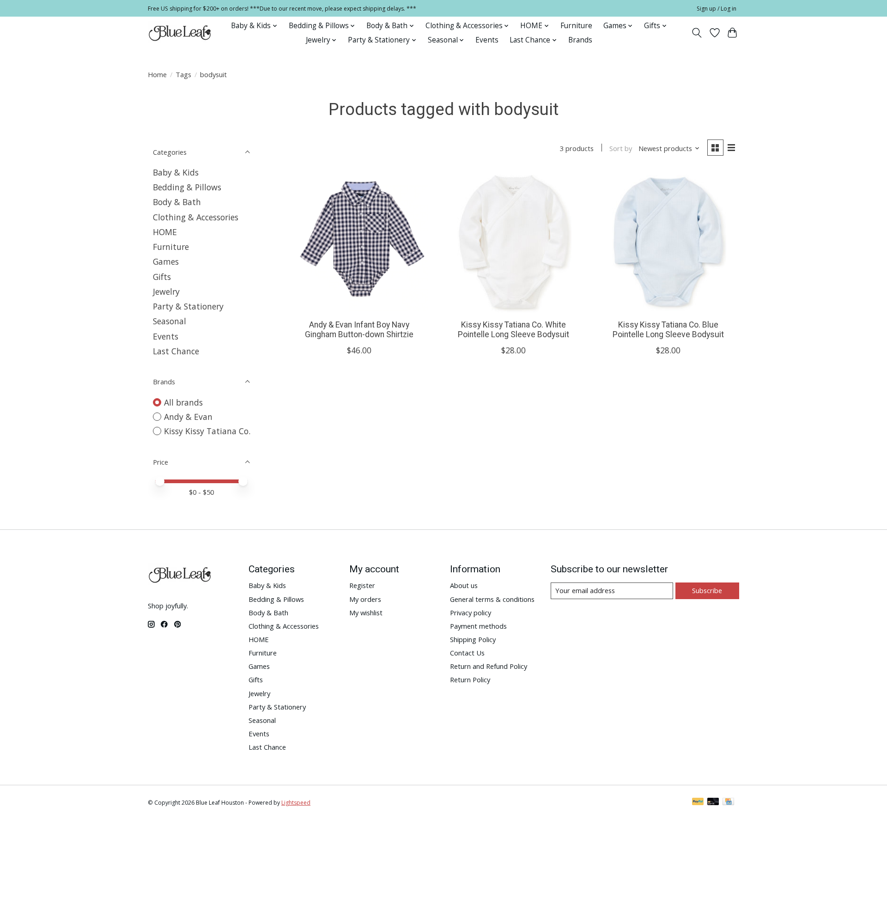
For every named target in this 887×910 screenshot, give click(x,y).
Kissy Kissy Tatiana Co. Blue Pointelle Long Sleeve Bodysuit (668, 329)
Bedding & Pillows (187, 187)
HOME (165, 231)
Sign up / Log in (716, 8)
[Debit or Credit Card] (713, 802)
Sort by (620, 148)
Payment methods (478, 626)
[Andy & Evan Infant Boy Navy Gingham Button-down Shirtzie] (359, 242)
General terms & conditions (492, 599)
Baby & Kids (176, 172)
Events (486, 40)
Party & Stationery (188, 306)
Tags (183, 74)
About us (464, 585)
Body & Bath (177, 201)
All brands (183, 402)
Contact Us (467, 652)
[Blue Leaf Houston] (180, 33)
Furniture (576, 25)
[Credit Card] (728, 802)
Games (166, 261)
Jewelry (166, 291)
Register (362, 585)
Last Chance (176, 351)
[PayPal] (698, 802)
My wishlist (366, 612)
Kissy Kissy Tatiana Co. (207, 431)
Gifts (162, 276)
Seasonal (169, 321)
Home (157, 74)
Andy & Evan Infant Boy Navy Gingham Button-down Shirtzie (359, 329)
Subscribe (707, 590)
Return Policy (470, 679)
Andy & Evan (188, 416)
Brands (580, 40)
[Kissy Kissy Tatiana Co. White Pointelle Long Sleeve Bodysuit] (513, 242)
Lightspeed (295, 803)
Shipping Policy (473, 639)
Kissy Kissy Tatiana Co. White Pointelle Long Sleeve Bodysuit (513, 329)
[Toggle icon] (697, 32)
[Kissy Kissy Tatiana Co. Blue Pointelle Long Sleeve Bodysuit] (668, 242)
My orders (365, 599)
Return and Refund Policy (488, 666)
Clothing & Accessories (195, 217)
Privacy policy (470, 612)
